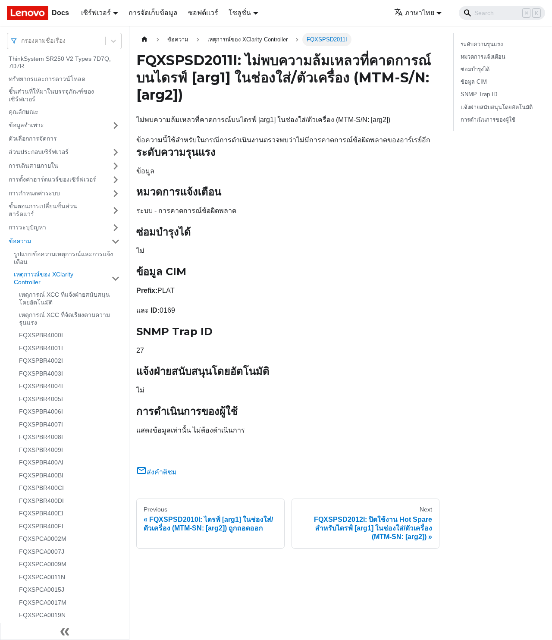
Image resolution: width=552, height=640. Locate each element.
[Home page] (144, 39)
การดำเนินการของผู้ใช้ (488, 119)
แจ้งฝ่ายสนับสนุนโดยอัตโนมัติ (497, 107)
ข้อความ (20, 241)
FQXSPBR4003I (41, 373)
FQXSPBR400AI (41, 462)
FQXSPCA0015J (41, 590)
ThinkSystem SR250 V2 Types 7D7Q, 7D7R (60, 62)
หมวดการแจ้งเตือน (483, 56)
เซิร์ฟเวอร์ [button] (96, 12)
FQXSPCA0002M (42, 539)
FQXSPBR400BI (41, 475)
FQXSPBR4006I (41, 411)
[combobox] (22, 41)
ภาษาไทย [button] (419, 12)
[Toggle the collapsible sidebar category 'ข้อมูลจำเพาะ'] (115, 125)
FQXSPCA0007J (41, 551)
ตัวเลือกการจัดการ (33, 138)
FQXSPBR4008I (41, 437)
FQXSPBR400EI (41, 513)
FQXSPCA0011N (42, 577)
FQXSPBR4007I (41, 424)
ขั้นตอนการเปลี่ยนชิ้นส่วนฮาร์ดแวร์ (43, 210)
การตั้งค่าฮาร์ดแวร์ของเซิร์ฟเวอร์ (52, 179)
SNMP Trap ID (479, 94)
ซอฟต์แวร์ (203, 12)
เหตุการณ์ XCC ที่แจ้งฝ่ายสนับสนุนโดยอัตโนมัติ (64, 299)
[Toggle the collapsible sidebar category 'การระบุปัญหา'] (115, 228)
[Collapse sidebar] (64, 631)
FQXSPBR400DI (41, 500)
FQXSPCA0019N (42, 615)
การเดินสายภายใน (33, 165)
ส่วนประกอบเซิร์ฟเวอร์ (39, 151)
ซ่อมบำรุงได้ (475, 69)
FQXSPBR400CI (41, 488)
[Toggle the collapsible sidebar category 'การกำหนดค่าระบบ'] (115, 194)
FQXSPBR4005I (41, 398)
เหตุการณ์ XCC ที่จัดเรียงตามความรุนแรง (64, 319)
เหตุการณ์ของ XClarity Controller (43, 278)
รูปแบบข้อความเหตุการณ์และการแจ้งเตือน (63, 258)
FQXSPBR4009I (41, 449)
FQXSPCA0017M (42, 602)
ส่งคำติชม (162, 472)
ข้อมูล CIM (474, 81)
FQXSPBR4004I (41, 386)
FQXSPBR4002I (41, 361)
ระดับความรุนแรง (482, 44)
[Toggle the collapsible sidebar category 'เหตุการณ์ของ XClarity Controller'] (115, 279)
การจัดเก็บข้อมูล (153, 12)
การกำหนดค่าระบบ (34, 193)
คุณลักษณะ (23, 112)
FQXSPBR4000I (41, 335)
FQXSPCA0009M (42, 564)
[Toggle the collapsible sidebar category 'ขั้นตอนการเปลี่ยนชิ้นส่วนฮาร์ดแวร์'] (115, 211)
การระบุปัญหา (27, 227)
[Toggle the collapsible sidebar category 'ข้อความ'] (115, 241)
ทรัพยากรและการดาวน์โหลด (47, 78)
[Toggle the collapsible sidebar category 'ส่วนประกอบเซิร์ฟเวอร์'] (115, 152)
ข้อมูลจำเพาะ (26, 125)
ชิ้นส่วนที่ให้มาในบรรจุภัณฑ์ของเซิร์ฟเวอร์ (51, 95)
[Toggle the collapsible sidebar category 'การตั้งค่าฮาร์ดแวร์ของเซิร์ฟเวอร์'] (115, 180)
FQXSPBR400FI (41, 526)
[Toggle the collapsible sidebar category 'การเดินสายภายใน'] (115, 166)
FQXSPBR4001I (41, 348)
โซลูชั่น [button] (240, 12)
